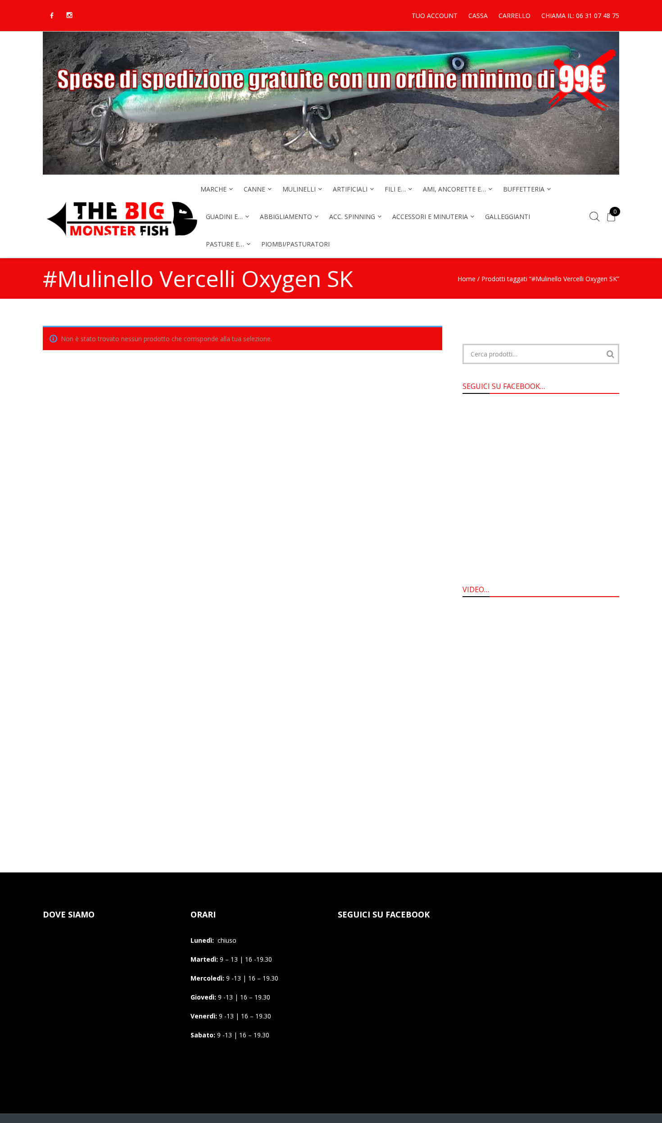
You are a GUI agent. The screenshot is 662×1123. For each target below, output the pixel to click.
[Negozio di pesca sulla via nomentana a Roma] (121, 241)
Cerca (610, 354)
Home (467, 278)
